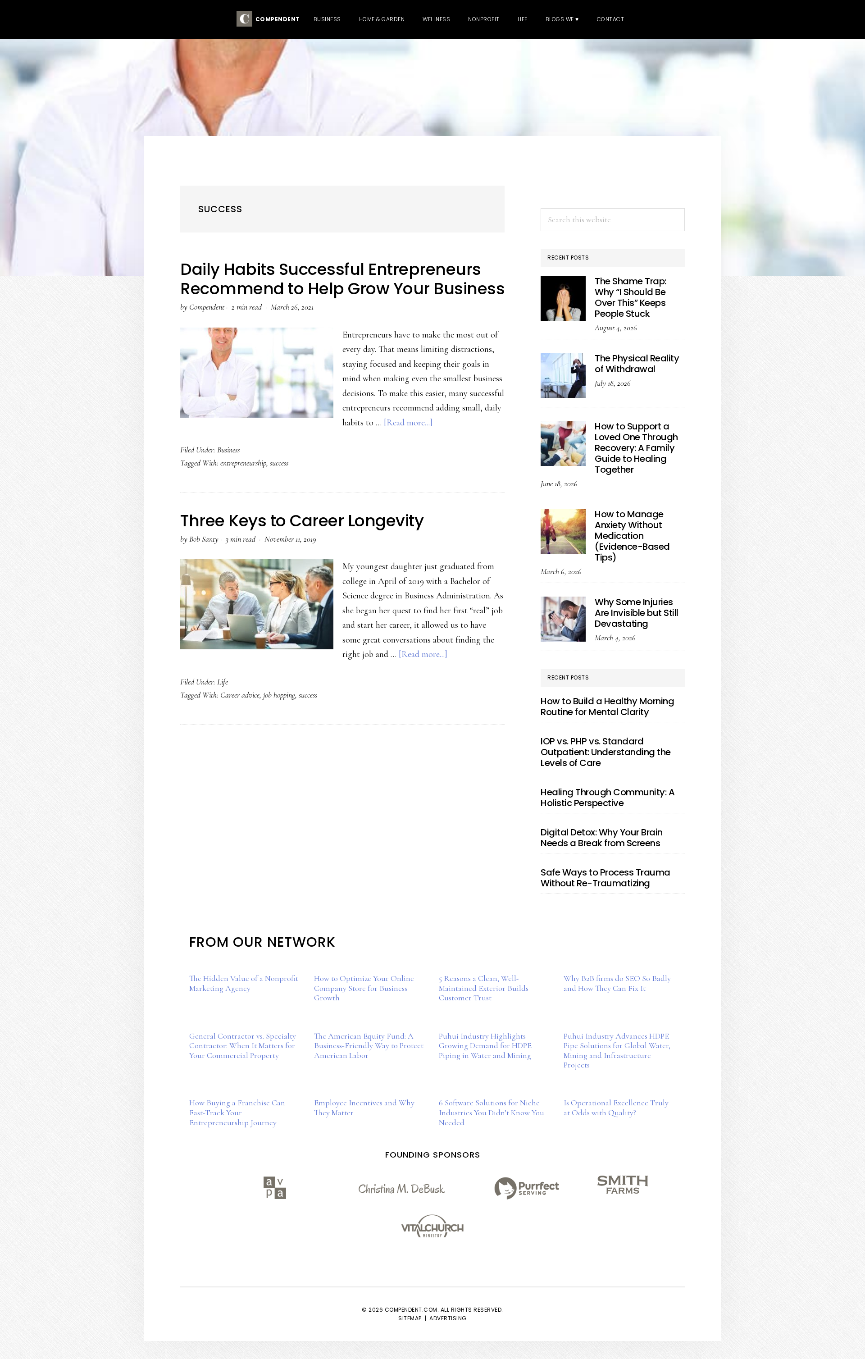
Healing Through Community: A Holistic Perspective (607, 797)
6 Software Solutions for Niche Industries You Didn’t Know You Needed (491, 1112)
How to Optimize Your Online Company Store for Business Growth (364, 988)
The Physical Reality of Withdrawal (637, 363)
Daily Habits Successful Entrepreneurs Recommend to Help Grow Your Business (342, 279)
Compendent (276, 19)
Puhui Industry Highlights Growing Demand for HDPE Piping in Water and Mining (485, 1045)
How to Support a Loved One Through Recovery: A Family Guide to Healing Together (636, 448)
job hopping (279, 695)
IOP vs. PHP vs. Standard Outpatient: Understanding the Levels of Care (606, 752)
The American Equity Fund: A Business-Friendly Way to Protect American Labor (368, 1045)
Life (222, 682)
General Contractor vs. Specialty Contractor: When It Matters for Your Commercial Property (242, 1045)
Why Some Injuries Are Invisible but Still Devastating (636, 613)
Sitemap (410, 1318)
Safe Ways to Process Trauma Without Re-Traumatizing (605, 877)
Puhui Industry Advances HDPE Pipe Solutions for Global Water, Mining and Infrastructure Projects (617, 1050)
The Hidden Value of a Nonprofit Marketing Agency (243, 983)
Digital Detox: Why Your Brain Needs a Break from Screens (602, 837)
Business (228, 450)
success (279, 463)
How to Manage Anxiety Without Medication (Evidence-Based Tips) (632, 536)
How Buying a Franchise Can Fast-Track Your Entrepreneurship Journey (237, 1112)
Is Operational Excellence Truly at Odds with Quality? (616, 1107)
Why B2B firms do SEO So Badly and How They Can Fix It (617, 983)
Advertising (448, 1318)
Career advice (240, 695)
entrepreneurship (243, 463)
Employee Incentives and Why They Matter (364, 1107)
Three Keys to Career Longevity (301, 520)
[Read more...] (408, 422)
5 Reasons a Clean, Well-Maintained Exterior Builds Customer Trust (483, 988)
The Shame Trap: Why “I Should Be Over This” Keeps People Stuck (630, 297)
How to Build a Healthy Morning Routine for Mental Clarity (607, 706)
